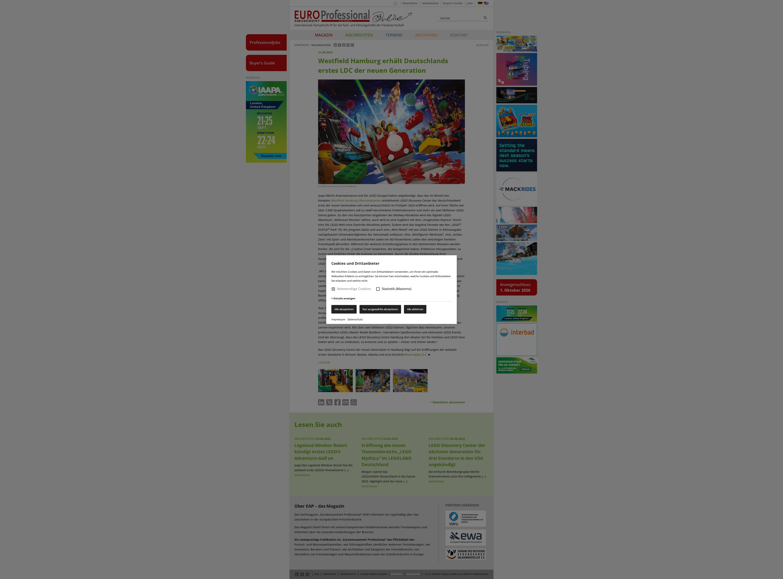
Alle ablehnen (415, 309)
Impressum (338, 319)
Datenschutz (355, 319)
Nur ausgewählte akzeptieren (380, 309)
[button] (378, 289)
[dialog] (391, 289)
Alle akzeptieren (344, 309)
